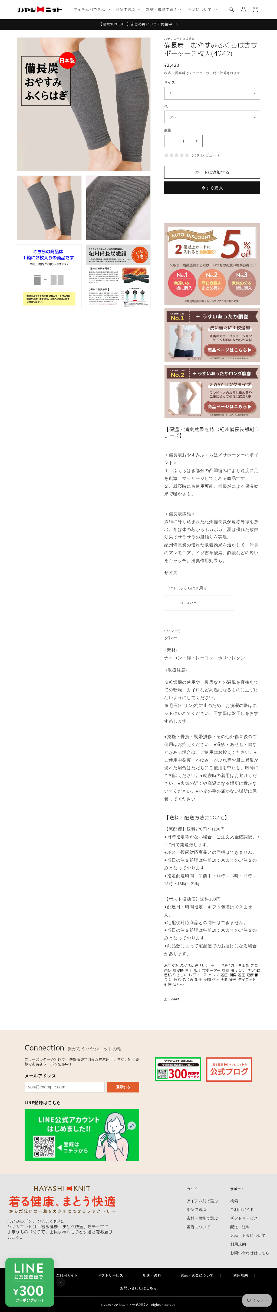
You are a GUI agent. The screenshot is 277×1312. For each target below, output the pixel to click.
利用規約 (238, 1244)
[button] (91, 9)
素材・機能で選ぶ (202, 1218)
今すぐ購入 (212, 187)
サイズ (169, 82)
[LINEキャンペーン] (178, 1069)
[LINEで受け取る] (82, 1135)
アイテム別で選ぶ (202, 1200)
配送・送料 (240, 1226)
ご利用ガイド (242, 1209)
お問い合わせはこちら (250, 1252)
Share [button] (175, 999)
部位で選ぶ (196, 1209)
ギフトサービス (244, 1218)
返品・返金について (248, 1235)
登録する (123, 1087)
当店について (198, 1226)
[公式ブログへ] (229, 1069)
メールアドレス (40, 1076)
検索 (234, 1200)
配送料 (180, 73)
